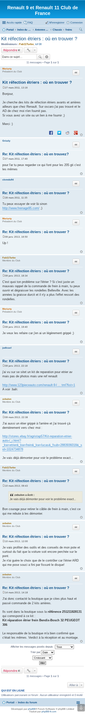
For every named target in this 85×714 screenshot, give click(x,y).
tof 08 (38, 44)
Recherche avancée (47, 57)
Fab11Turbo (26, 44)
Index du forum (27, 702)
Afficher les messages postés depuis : (33, 646)
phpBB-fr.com (49, 711)
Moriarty (7, 68)
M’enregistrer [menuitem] (56, 22)
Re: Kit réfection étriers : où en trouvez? (35, 154)
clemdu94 (8, 179)
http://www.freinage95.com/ (20, 208)
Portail (10, 29)
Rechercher (40, 57)
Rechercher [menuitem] (81, 30)
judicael (7, 347)
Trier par (35, 652)
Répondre (10, 50)
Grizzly (6, 140)
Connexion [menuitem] (76, 22)
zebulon (6, 399)
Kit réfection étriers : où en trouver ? (39, 38)
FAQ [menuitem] (30, 22)
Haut (81, 135)
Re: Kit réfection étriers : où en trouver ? (35, 193)
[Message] (3, 87)
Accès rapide (14, 22)
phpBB (31, 709)
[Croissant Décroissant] (42, 658)
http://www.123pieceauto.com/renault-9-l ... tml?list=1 (38, 385)
